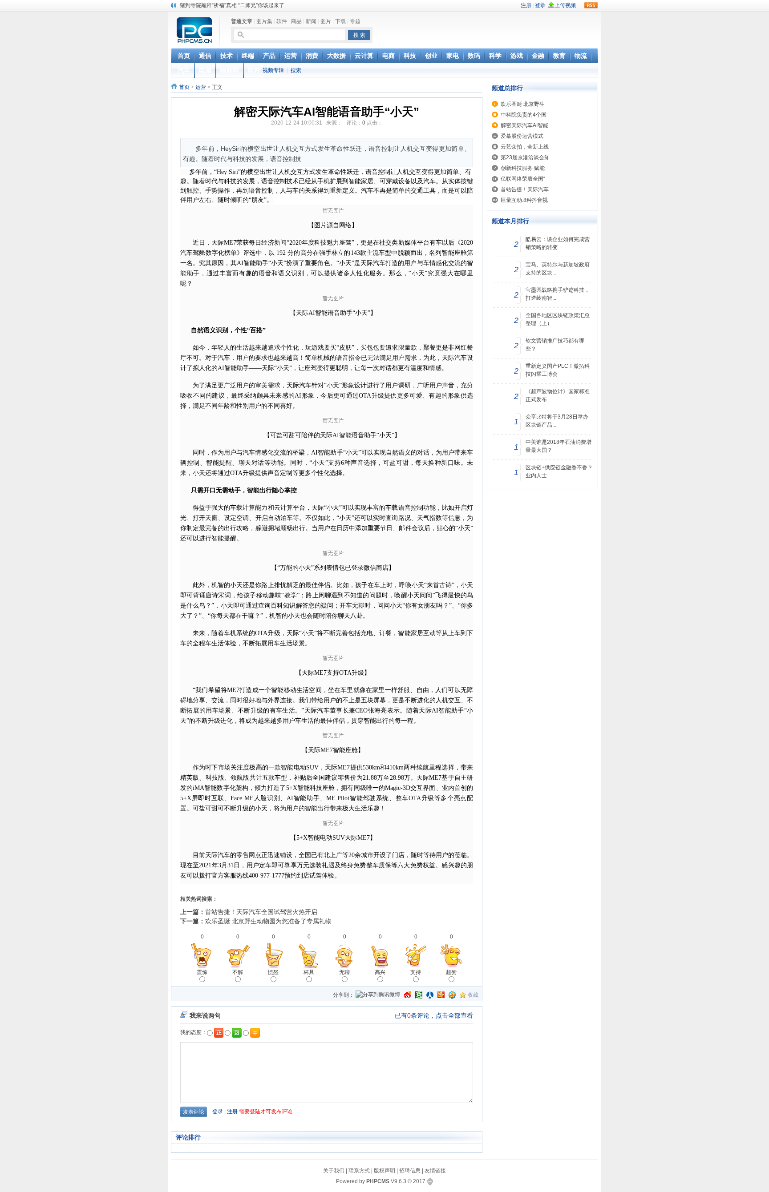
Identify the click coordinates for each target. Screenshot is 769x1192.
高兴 (380, 972)
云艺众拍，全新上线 (525, 147)
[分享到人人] (429, 995)
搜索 (296, 70)
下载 (340, 21)
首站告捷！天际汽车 (525, 189)
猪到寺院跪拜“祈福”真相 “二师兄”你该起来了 (232, 5)
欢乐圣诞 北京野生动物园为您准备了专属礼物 (268, 921)
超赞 (451, 972)
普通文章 (241, 21)
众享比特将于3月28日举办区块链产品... (557, 421)
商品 (296, 21)
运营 (200, 87)
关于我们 (333, 1171)
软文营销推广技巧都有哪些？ (555, 345)
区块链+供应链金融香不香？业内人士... (559, 471)
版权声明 (384, 1171)
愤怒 (273, 972)
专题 (355, 21)
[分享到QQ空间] (452, 995)
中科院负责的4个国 (523, 115)
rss (591, 5)
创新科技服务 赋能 (523, 168)
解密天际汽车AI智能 (524, 125)
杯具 (309, 972)
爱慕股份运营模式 (522, 136)
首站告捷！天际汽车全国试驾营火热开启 (261, 911)
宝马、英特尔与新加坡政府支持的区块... (558, 269)
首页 (184, 87)
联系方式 (359, 1171)
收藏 (473, 995)
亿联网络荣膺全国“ (523, 179)
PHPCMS (377, 1181)
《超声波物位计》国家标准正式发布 (558, 395)
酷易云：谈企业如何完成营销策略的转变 (558, 243)
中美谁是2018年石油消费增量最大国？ (558, 446)
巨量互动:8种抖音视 (524, 200)
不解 (237, 972)
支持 (415, 972)
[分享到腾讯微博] (378, 995)
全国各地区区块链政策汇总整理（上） (558, 319)
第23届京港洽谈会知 (525, 157)
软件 (281, 21)
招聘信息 (410, 1171)
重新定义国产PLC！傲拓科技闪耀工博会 (558, 370)
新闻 (311, 21)
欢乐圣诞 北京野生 (523, 104)
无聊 (344, 972)
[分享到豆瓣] (418, 995)
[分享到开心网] (441, 995)
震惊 (202, 972)
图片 (325, 21)
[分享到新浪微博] (407, 995)
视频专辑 (273, 70)
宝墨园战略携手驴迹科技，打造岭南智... (558, 294)
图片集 (264, 21)
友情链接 (435, 1171)
